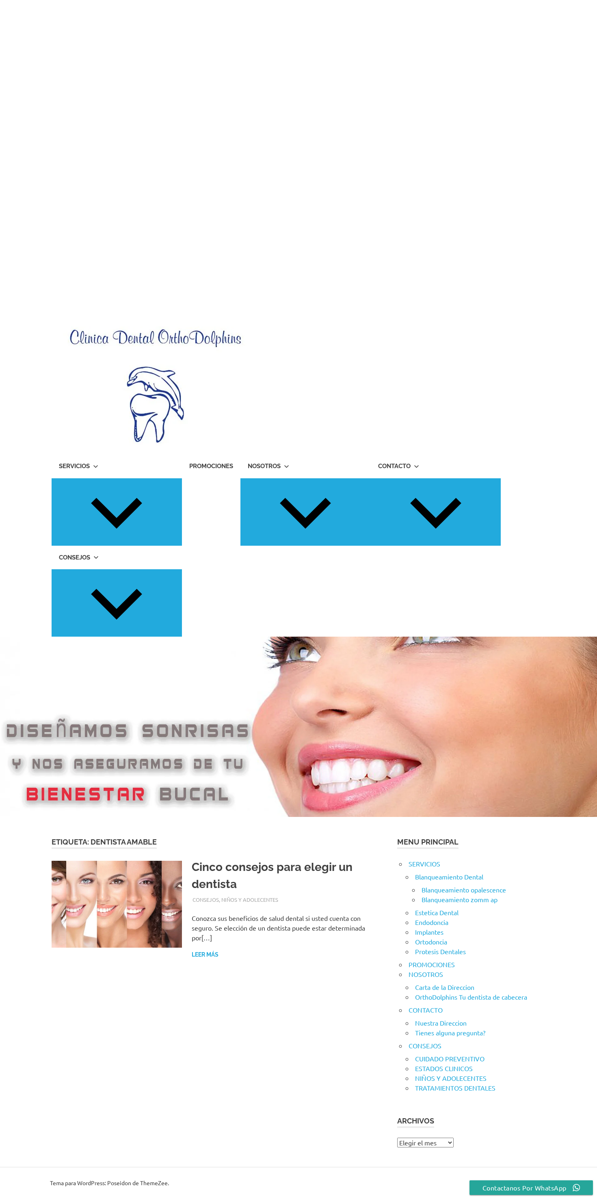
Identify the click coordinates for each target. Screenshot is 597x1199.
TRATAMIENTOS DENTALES (455, 1088)
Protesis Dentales (440, 951)
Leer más (205, 954)
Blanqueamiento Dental (449, 877)
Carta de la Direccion (444, 987)
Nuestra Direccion (441, 1023)
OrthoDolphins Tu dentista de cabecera (471, 997)
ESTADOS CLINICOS (444, 1068)
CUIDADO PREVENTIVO (450, 1058)
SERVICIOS (74, 466)
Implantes (429, 932)
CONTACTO (394, 466)
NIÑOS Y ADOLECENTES (249, 899)
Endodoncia (431, 922)
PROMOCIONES (211, 466)
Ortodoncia (431, 942)
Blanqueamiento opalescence (464, 890)
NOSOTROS (264, 466)
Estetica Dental (437, 912)
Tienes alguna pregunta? (450, 1032)
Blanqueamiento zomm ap (460, 899)
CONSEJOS (74, 557)
